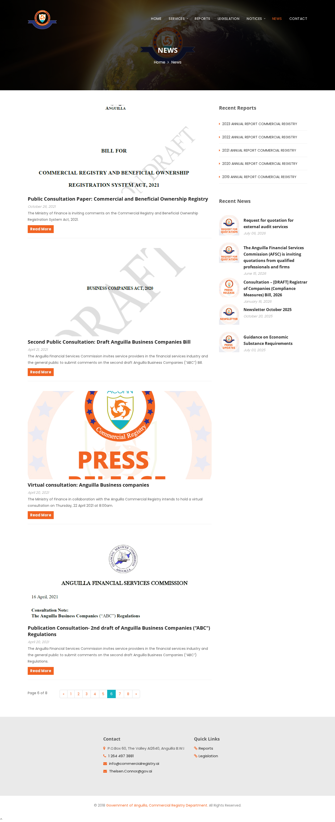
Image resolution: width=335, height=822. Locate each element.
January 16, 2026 (257, 301)
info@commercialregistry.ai (134, 763)
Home (156, 18)
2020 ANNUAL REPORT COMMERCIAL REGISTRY (259, 163)
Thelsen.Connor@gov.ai (130, 771)
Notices (255, 18)
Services (177, 18)
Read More (40, 229)
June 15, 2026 (255, 273)
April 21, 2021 (38, 349)
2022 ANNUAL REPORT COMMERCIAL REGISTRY (259, 137)
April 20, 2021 (38, 492)
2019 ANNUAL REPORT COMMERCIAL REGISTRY (259, 176)
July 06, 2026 (255, 233)
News (277, 18)
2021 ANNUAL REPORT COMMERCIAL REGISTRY (259, 150)
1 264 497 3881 (121, 755)
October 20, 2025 (258, 316)
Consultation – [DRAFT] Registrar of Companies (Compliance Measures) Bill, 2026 (275, 288)
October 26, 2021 (41, 206)
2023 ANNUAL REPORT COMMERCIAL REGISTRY (259, 123)
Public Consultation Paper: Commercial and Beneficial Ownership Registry (118, 199)
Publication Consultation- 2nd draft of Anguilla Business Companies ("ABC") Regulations (119, 631)
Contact (298, 18)
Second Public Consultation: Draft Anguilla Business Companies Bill (109, 342)
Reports (202, 18)
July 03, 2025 (254, 350)
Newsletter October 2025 (268, 309)
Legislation (229, 18)
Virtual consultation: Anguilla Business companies (88, 485)
